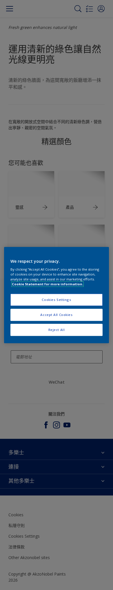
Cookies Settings (56, 300)
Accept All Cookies (56, 314)
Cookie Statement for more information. (47, 284)
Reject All (56, 330)
